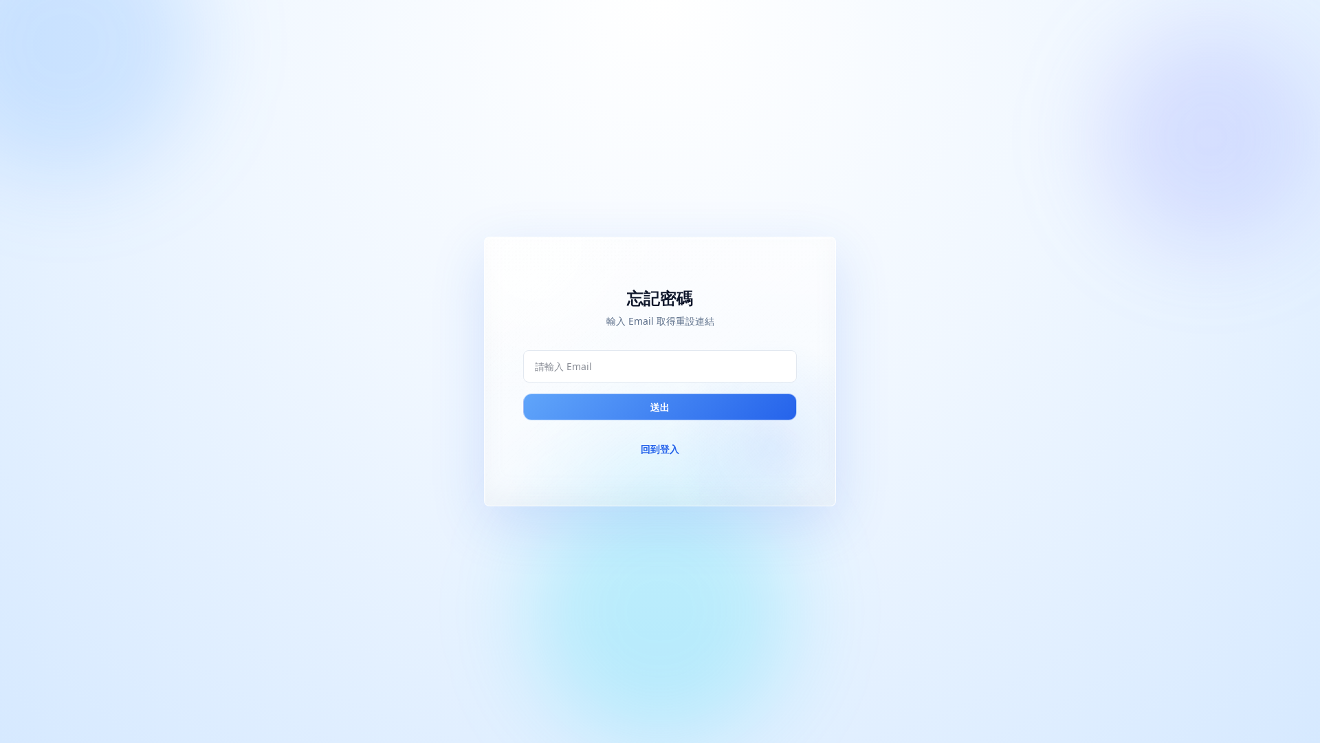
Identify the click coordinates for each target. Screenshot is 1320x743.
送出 (660, 406)
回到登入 (660, 448)
